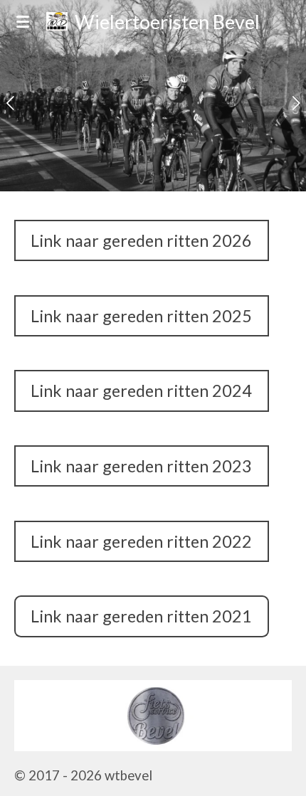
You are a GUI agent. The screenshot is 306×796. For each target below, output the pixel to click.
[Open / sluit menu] (22, 21)
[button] (279, 692)
